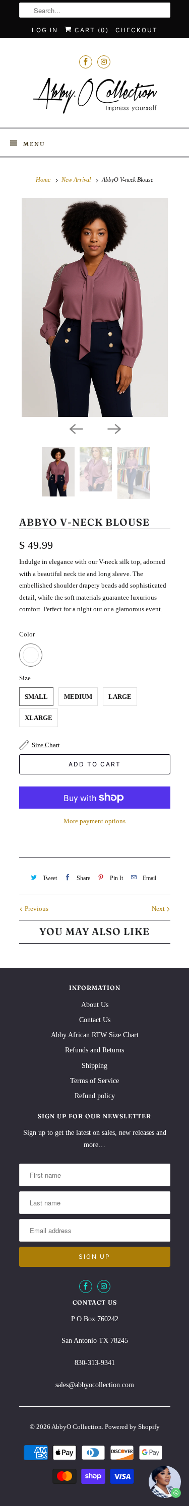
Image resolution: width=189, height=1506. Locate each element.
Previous (35, 908)
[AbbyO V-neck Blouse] (95, 307)
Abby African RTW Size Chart (95, 1035)
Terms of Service (94, 1081)
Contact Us (94, 1020)
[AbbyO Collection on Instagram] (103, 61)
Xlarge (38, 718)
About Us (94, 1005)
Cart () (90, 30)
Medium (78, 696)
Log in (45, 30)
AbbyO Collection (76, 1426)
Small (36, 696)
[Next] (114, 428)
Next (159, 908)
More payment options (94, 821)
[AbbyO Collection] (94, 98)
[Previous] (76, 428)
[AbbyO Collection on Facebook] (85, 61)
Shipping (94, 1065)
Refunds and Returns (94, 1050)
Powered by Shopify (132, 1426)
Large (120, 696)
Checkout (136, 30)
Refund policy (95, 1096)
